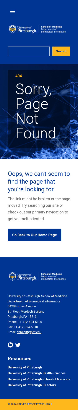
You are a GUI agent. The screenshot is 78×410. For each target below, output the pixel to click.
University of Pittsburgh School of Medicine (39, 379)
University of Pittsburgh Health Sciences (37, 373)
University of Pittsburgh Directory (32, 385)
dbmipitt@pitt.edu (29, 332)
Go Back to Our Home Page (34, 235)
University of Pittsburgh (25, 367)
